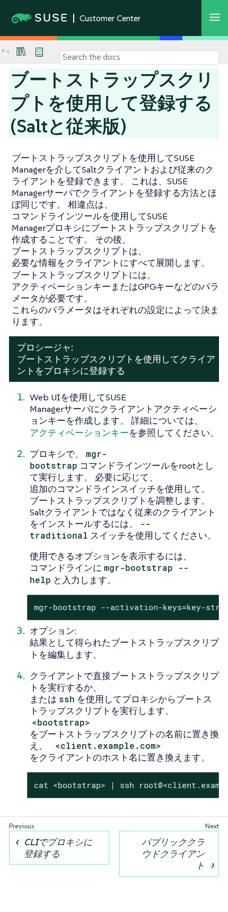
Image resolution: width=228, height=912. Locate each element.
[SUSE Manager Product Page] (21, 51)
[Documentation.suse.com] (8, 51)
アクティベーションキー (79, 433)
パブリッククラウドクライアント (173, 853)
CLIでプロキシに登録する (58, 848)
